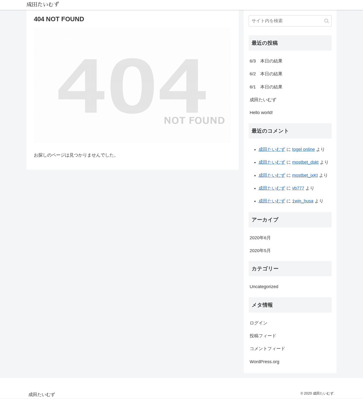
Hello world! (261, 112)
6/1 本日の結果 (266, 86)
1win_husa (302, 201)
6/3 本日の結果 (266, 61)
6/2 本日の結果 (266, 73)
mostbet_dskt (305, 162)
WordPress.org (264, 361)
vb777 (298, 188)
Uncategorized (264, 286)
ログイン (258, 322)
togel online (303, 149)
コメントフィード (267, 348)
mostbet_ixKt (305, 175)
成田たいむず (263, 99)
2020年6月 (260, 237)
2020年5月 (260, 250)
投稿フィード (263, 335)
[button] (326, 21)
